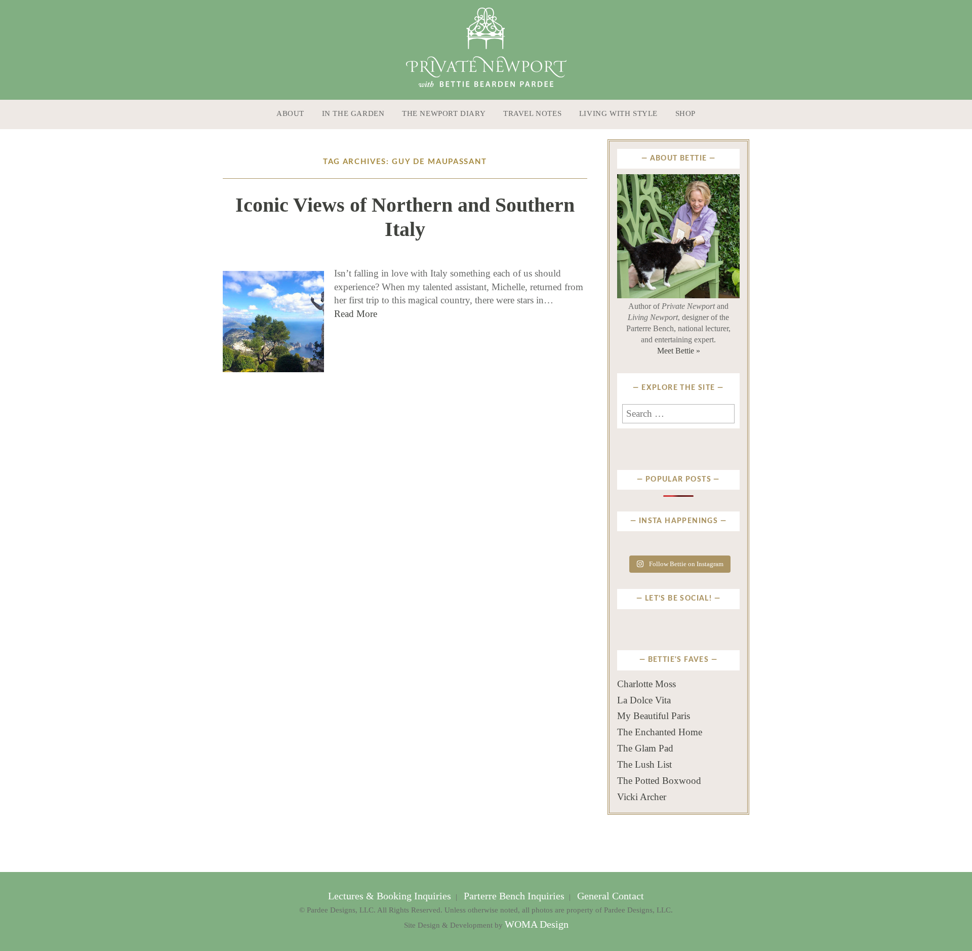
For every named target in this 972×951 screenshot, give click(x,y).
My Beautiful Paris (653, 715)
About (290, 113)
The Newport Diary (443, 113)
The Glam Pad (645, 748)
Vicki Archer (641, 796)
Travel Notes (532, 113)
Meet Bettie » (678, 350)
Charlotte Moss (646, 684)
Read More (355, 313)
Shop (685, 113)
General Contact (609, 896)
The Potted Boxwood (659, 780)
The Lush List (644, 764)
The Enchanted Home (659, 732)
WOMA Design (537, 924)
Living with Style (618, 113)
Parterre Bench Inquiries (514, 896)
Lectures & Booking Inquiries (391, 896)
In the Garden (353, 113)
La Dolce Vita (644, 700)
